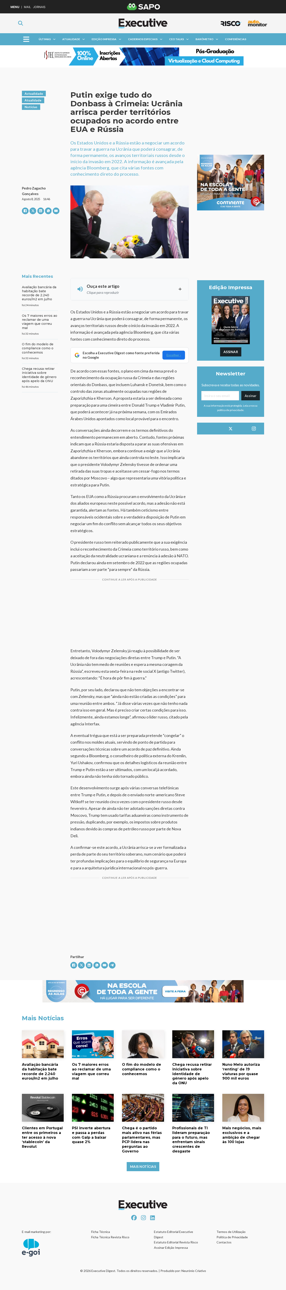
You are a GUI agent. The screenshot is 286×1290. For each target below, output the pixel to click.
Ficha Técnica (100, 1232)
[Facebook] (25, 211)
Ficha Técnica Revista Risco (110, 1237)
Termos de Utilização (231, 1232)
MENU (15, 7)
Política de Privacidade (232, 1237)
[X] (32, 211)
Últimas (45, 39)
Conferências (235, 39)
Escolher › (173, 355)
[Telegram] (112, 965)
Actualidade (34, 93)
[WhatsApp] (48, 211)
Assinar (230, 352)
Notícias (31, 107)
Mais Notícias (143, 1166)
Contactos (224, 1242)
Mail (27, 7)
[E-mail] (56, 211)
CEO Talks (176, 39)
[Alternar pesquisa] (20, 23)
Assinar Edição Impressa (171, 1247)
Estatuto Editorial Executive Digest (173, 1234)
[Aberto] (26, 39)
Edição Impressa (104, 39)
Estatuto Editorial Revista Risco (176, 1242)
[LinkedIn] (40, 211)
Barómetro (204, 39)
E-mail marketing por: (36, 1232)
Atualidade (71, 39)
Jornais (39, 7)
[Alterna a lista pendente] (54, 39)
